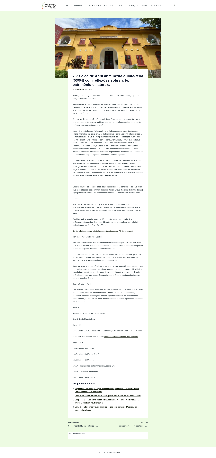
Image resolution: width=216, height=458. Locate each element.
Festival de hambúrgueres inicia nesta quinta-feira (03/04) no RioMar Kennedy (108, 396)
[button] (174, 5)
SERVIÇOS (133, 5)
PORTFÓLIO (79, 5)
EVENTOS (108, 5)
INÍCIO (67, 5)
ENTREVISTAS (94, 5)
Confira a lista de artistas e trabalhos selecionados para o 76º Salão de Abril (103, 231)
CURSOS (121, 5)
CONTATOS (156, 5)
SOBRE (144, 5)
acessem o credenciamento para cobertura (121, 337)
